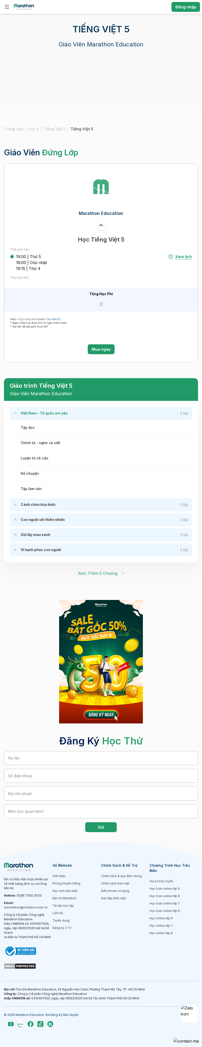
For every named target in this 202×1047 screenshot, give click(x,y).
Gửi (101, 827)
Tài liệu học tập (63, 905)
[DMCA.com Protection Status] (28, 966)
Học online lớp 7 (161, 925)
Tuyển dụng (60, 920)
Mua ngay (101, 349)
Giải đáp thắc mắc (113, 898)
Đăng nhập (185, 6)
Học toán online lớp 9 (165, 888)
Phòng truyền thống (66, 883)
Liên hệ (57, 913)
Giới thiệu (59, 876)
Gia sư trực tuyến (161, 881)
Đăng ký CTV (61, 928)
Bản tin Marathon (64, 898)
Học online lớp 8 (161, 933)
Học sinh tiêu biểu (65, 891)
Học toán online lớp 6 (165, 911)
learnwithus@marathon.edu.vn (26, 907)
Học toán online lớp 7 (165, 903)
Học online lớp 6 (161, 918)
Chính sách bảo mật (115, 883)
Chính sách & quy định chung (121, 876)
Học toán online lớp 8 (165, 896)
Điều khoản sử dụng (115, 891)
